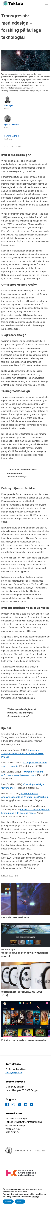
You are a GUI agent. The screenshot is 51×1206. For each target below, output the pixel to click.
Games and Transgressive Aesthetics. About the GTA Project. (22, 753)
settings (35, 1196)
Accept (8, 1201)
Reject (19, 1201)
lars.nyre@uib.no (13, 1072)
